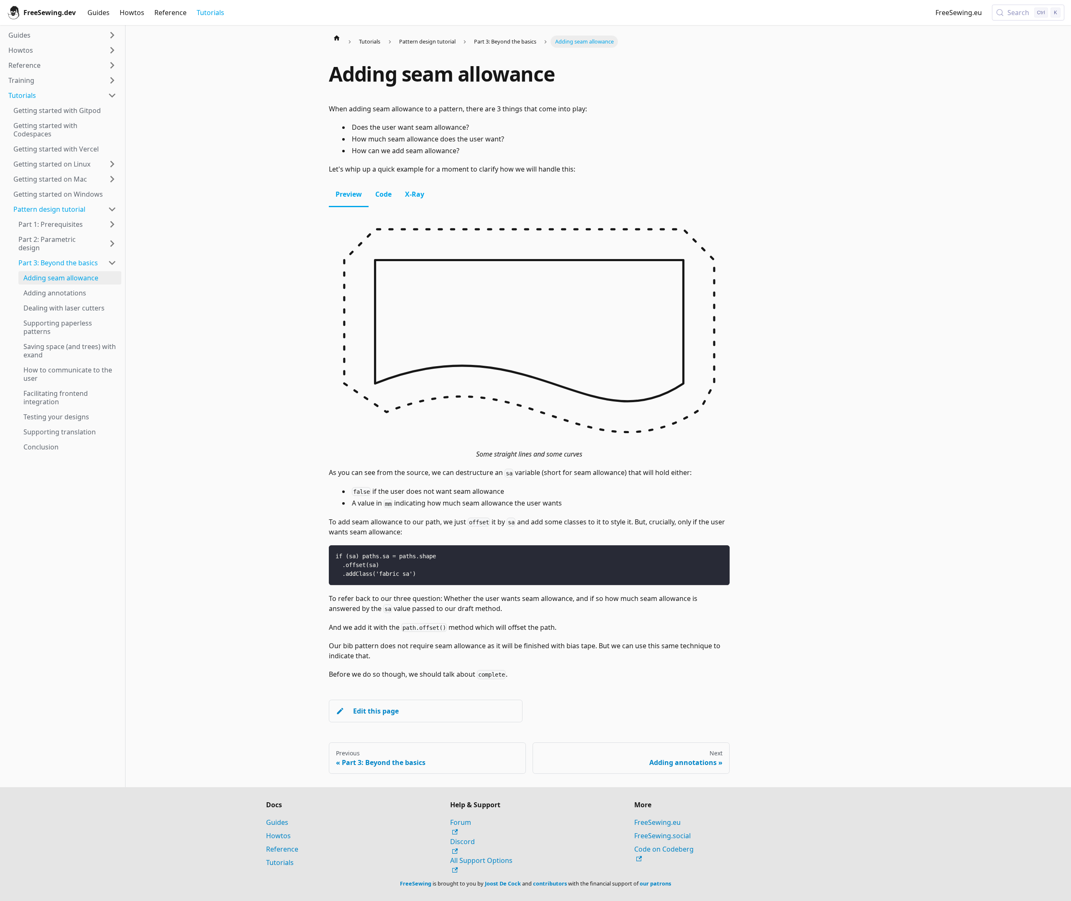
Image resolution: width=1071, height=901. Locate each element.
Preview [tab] (349, 194)
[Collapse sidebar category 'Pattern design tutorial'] (112, 209)
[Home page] (337, 38)
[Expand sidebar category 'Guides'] (112, 35)
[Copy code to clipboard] (719, 555)
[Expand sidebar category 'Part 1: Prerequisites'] (112, 224)
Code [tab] (383, 194)
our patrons (655, 883)
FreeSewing (415, 883)
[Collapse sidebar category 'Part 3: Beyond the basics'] (112, 263)
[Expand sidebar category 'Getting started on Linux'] (112, 164)
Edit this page (376, 711)
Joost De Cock (503, 883)
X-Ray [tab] (414, 194)
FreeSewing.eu (958, 12)
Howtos (132, 12)
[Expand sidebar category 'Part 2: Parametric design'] (112, 243)
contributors (550, 883)
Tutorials (210, 12)
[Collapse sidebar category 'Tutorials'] (112, 95)
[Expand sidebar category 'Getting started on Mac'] (112, 179)
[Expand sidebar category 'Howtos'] (112, 50)
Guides (98, 12)
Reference (170, 12)
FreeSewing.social (662, 835)
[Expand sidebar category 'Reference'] (112, 65)
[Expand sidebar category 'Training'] (112, 80)
